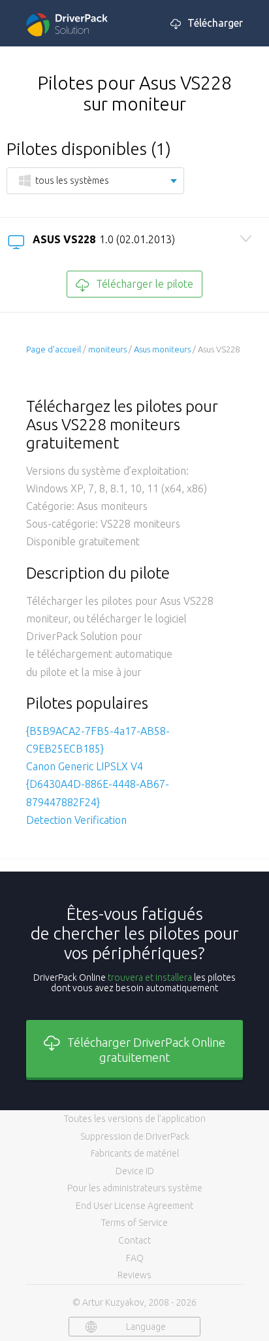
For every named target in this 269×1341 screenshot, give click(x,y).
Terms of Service (134, 1222)
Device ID (135, 1171)
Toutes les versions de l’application (135, 1118)
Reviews (134, 1275)
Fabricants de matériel (135, 1153)
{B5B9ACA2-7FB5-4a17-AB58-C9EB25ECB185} (98, 740)
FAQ (135, 1258)
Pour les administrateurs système (134, 1188)
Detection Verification (76, 820)
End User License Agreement (134, 1205)
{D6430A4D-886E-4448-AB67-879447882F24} (97, 792)
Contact (134, 1240)
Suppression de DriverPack (134, 1136)
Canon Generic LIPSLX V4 (84, 766)
